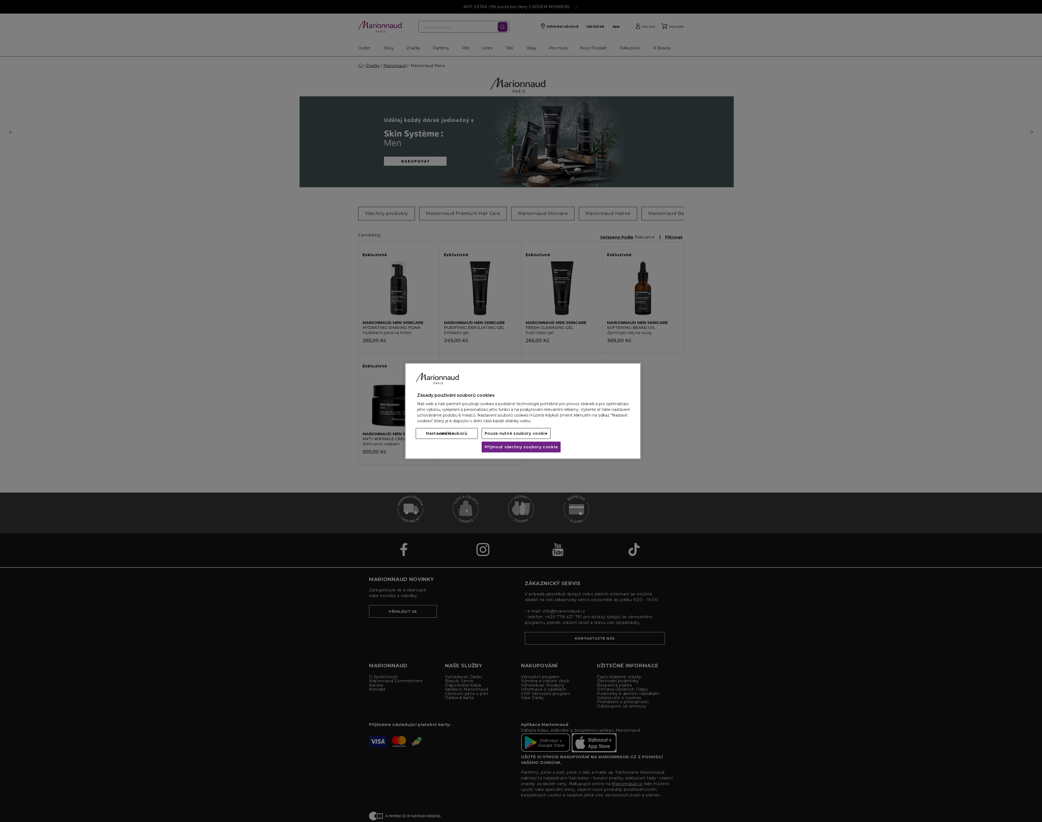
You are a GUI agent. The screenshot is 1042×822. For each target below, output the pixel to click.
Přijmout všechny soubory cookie (521, 447)
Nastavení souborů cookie (447, 433)
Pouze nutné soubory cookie (516, 433)
